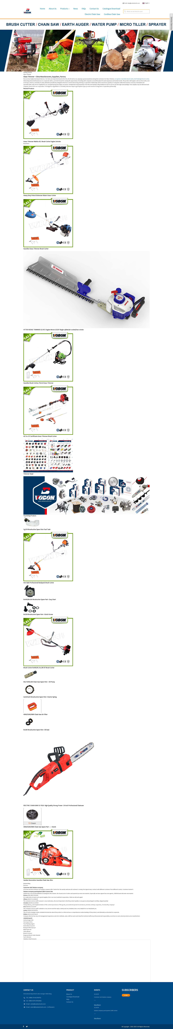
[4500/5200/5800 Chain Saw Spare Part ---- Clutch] (32, 816)
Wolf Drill (136, 79)
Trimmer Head (28, 474)
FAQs (84, 8)
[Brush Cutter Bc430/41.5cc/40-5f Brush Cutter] (48, 641)
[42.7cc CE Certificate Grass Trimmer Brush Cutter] (48, 410)
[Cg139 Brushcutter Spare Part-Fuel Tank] (31, 522)
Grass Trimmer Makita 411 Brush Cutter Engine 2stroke (42, 141)
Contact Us (94, 8)
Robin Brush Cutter (129, 79)
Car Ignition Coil (119, 79)
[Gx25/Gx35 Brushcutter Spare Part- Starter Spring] (29, 689)
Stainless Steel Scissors (29, 939)
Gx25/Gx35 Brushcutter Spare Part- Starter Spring (40, 697)
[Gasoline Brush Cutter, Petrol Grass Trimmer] (48, 356)
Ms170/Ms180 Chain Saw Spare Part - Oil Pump (39, 682)
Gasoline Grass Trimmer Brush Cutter (35, 249)
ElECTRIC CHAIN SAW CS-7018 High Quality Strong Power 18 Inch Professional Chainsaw (53, 805)
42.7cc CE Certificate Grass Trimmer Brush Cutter (40, 436)
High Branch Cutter (144, 79)
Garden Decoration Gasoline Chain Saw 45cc (38, 880)
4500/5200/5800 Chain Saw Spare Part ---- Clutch (39, 827)
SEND (126, 995)
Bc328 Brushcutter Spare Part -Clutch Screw (38, 614)
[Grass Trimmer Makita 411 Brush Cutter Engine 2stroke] (48, 114)
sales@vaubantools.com (38, 1004)
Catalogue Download (111, 8)
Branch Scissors (27, 933)
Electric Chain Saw (92, 14)
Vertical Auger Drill (28, 920)
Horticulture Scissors (29, 926)
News (75, 8)
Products (64, 8)
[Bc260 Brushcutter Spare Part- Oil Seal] (29, 722)
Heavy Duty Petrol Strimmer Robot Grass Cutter (39, 195)
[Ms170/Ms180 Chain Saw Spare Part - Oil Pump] (30, 675)
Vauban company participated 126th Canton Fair (38, 891)
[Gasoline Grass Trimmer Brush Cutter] (48, 222)
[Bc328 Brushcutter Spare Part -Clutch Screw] (31, 607)
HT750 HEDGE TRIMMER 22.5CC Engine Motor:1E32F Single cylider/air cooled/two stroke (53, 330)
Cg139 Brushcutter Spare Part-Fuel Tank (36, 529)
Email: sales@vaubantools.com (132, 3)
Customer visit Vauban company (33, 887)
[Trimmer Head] (48, 455)
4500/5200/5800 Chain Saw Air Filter (35, 714)
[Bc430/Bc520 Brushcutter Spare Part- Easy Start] (29, 591)
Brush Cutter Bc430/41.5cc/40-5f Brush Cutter (38, 668)
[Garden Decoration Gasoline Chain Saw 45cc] (48, 854)
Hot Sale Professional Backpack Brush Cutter (38, 583)
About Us (52, 8)
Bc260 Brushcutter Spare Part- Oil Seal (36, 730)
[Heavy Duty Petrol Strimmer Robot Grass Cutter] (48, 169)
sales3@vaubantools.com (38, 1007)
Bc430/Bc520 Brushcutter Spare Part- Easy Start (39, 599)
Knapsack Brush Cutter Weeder (31, 935)
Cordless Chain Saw (112, 14)
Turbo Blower (27, 931)
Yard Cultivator (27, 937)
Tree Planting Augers (29, 924)
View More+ (97, 1005)
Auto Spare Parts (28, 922)
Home (42, 8)
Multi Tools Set (27, 929)
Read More (26, 143)
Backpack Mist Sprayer (29, 927)
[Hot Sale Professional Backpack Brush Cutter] (48, 556)
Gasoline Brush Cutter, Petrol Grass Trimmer (38, 383)
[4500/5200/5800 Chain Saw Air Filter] (32, 706)
